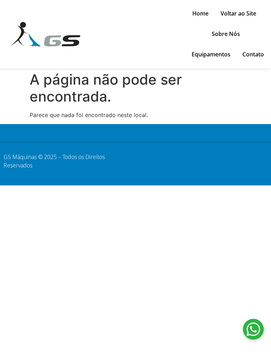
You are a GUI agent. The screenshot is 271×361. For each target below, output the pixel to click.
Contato (253, 54)
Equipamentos (211, 54)
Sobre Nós (226, 34)
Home (200, 13)
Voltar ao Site (238, 13)
